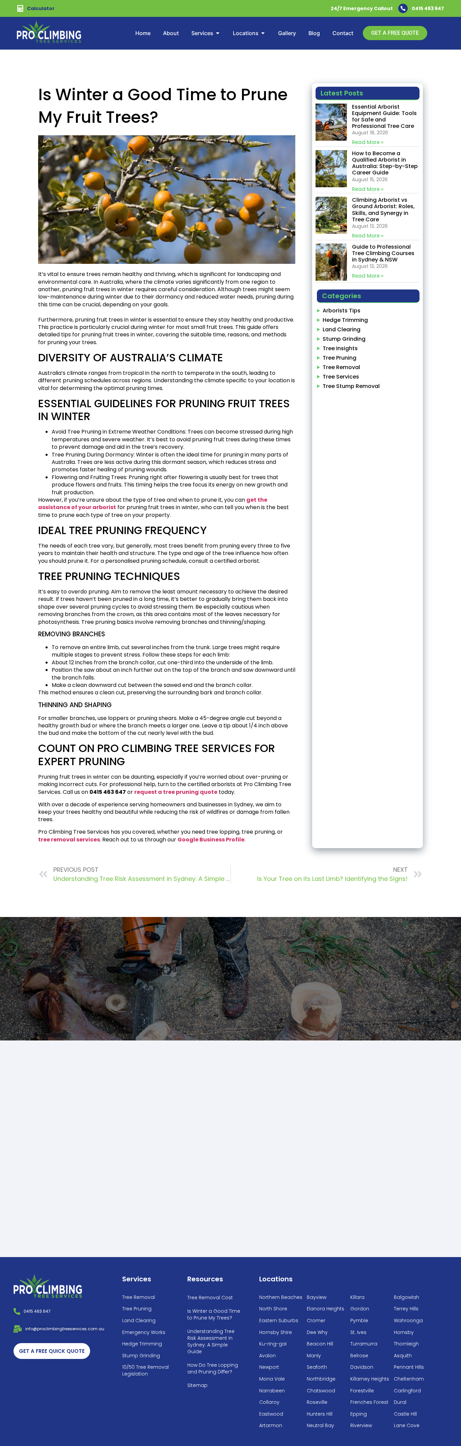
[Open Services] (217, 33)
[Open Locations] (263, 33)
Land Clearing (341, 329)
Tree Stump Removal (351, 386)
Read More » (367, 142)
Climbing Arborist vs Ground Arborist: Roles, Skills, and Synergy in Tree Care (383, 209)
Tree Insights (340, 348)
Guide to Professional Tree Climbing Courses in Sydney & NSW (383, 253)
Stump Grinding (344, 339)
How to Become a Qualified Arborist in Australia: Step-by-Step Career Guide (385, 163)
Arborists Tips (341, 310)
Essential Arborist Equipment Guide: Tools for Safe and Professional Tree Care (384, 116)
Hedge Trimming (345, 320)
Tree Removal (341, 367)
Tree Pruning (339, 358)
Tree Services (341, 377)
